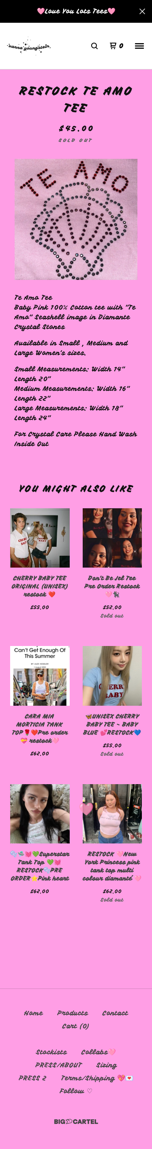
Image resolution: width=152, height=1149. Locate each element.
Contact (115, 1013)
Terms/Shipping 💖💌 (97, 1078)
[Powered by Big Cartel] (76, 1121)
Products (73, 1013)
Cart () (76, 1026)
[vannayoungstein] (28, 46)
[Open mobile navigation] (139, 46)
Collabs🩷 (98, 1052)
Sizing (106, 1065)
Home (33, 1013)
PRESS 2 (33, 1078)
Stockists (51, 1052)
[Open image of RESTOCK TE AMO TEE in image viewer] (76, 219)
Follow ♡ (76, 1091)
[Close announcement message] (142, 11)
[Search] (94, 45)
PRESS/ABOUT (59, 1065)
